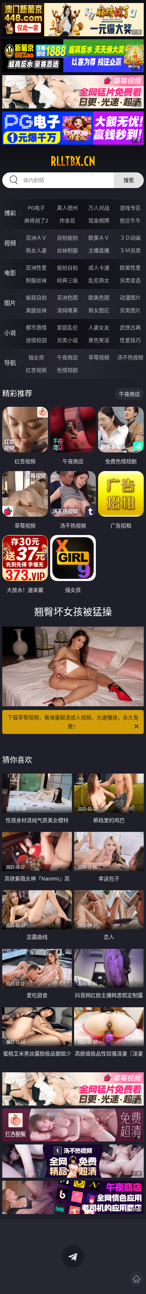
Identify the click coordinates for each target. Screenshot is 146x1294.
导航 (10, 363)
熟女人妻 (36, 250)
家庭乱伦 (67, 327)
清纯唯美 (67, 310)
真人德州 (67, 207)
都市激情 (36, 327)
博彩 (10, 213)
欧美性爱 (130, 267)
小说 (10, 333)
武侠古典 (130, 327)
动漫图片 (130, 297)
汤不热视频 (130, 357)
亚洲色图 (67, 297)
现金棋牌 (98, 220)
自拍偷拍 (67, 237)
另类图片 (130, 310)
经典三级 (67, 280)
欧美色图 (98, 297)
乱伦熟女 (98, 280)
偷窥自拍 (36, 297)
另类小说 (67, 340)
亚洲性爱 (36, 267)
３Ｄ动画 (130, 237)
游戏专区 (130, 207)
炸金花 (67, 220)
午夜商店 (67, 357)
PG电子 (36, 207)
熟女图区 (98, 310)
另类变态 (130, 280)
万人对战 (98, 207)
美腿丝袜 (36, 310)
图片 (10, 303)
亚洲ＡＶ (36, 237)
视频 (10, 243)
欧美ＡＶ (98, 237)
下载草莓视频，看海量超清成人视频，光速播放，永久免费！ (73, 722)
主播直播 (98, 250)
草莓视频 (98, 357)
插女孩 (36, 357)
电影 (10, 273)
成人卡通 (98, 267)
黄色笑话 (98, 340)
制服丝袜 (36, 280)
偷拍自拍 (67, 267)
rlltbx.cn (73, 161)
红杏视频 (36, 370)
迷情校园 (36, 340)
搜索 (129, 180)
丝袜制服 (67, 250)
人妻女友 (98, 327)
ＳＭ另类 (130, 250)
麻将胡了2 (36, 220)
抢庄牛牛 (130, 220)
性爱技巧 (130, 340)
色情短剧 (67, 370)
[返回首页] (136, 1279)
